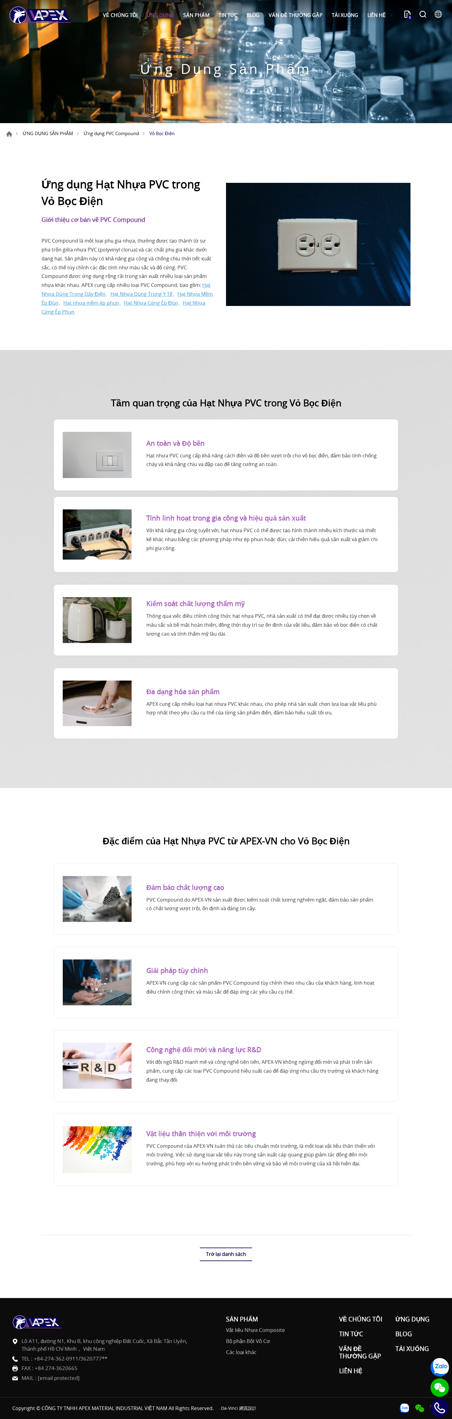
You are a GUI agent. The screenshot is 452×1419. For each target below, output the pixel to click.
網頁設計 (247, 1408)
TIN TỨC (228, 15)
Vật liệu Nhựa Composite (255, 1330)
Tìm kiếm (422, 15)
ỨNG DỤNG (160, 15)
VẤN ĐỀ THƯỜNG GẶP (296, 15)
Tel (439, 1408)
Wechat (439, 1387)
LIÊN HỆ (376, 15)
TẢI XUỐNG (345, 15)
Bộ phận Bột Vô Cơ (248, 1341)
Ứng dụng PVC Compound (111, 133)
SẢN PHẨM (196, 15)
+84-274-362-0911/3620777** (70, 1358)
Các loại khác (241, 1352)
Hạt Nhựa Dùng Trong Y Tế (141, 294)
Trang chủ (9, 134)
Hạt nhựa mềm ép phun (91, 302)
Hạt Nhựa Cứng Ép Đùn (151, 302)
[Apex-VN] (40, 15)
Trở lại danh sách (226, 1254)
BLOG (253, 15)
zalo (439, 1367)
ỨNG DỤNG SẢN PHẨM (48, 133)
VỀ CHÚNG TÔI (120, 15)
